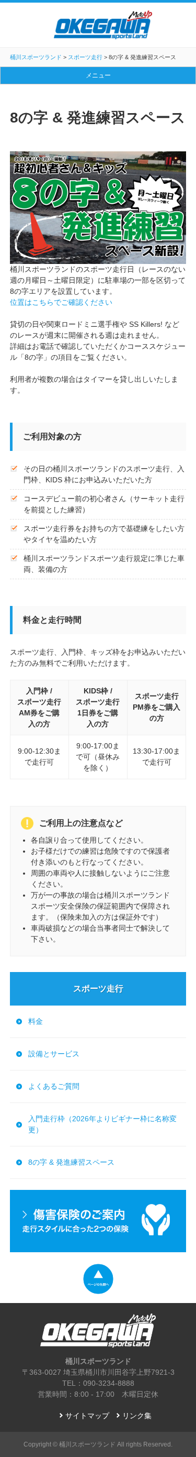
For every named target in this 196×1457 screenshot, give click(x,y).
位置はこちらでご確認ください (61, 302)
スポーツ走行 (98, 988)
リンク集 (137, 1415)
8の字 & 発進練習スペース (71, 1162)
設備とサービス (53, 1054)
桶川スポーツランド (87, 1444)
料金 (35, 1021)
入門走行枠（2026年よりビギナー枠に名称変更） (102, 1124)
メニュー (98, 75)
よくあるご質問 (53, 1086)
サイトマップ (87, 1415)
